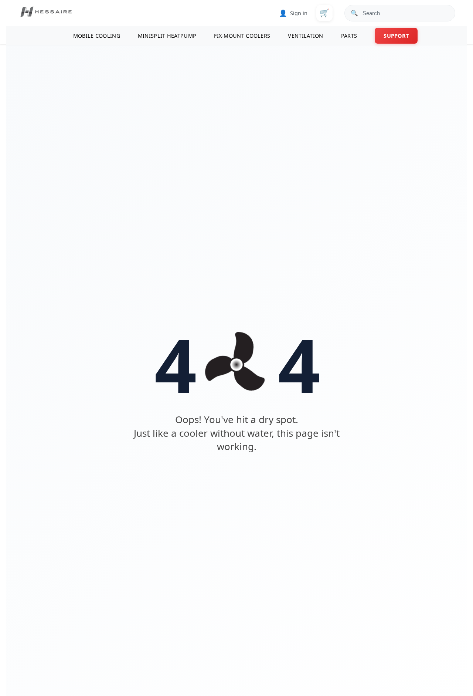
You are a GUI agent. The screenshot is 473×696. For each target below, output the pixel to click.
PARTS (349, 35)
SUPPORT (396, 35)
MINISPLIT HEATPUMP (167, 35)
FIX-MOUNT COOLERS (242, 35)
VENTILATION (305, 35)
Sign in (293, 13)
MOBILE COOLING (96, 35)
